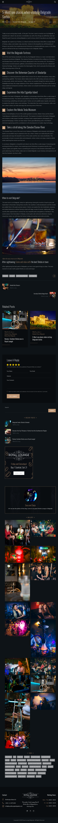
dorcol (7, 760)
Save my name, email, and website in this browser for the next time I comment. (28, 391)
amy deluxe (8, 757)
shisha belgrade (22, 773)
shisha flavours (32, 773)
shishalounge (41, 773)
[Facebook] (30, 811)
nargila (18, 766)
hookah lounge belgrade (35, 763)
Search (7, 407)
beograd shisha (46, 757)
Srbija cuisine (22, 776)
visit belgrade (33, 276)
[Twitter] (27, 811)
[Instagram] (33, 811)
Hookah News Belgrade (19, 22)
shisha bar (31, 770)
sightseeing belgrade (22, 276)
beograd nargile (35, 757)
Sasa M (33, 22)
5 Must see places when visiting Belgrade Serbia (42, 338)
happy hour (45, 760)
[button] (55, 2)
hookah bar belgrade (11, 763)
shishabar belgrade (41, 770)
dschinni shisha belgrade (34, 760)
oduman (50, 766)
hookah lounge (22, 763)
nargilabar (25, 766)
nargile (44, 766)
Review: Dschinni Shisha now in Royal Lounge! (14, 340)
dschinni (13, 760)
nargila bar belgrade (35, 766)
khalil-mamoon (46, 763)
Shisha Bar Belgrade (10, 336)
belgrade (5, 276)
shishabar (23, 770)
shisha (17, 770)
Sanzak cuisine (9, 770)
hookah (52, 760)
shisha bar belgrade (11, 773)
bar (14, 757)
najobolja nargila (10, 766)
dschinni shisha (21, 760)
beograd (12, 276)
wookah (38, 776)
